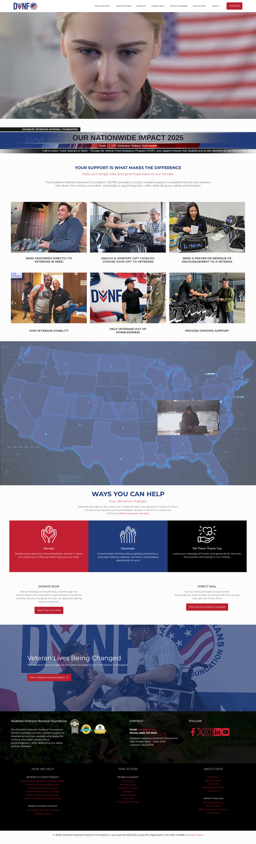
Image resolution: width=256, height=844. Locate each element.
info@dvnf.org (147, 729)
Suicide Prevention (213, 802)
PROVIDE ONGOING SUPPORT (207, 330)
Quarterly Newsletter (213, 787)
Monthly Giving (128, 784)
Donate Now (128, 781)
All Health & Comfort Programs (42, 777)
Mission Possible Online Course (42, 795)
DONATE (234, 5)
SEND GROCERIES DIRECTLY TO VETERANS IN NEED (49, 260)
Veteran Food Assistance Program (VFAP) (42, 781)
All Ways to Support (127, 777)
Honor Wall (128, 798)
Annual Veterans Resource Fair (42, 810)
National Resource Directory (213, 809)
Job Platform (213, 813)
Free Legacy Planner (128, 802)
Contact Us (213, 791)
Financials (213, 784)
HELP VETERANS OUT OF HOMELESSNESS (128, 330)
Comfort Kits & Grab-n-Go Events (42, 791)
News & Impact (213, 780)
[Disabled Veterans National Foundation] (26, 6)
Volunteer (128, 791)
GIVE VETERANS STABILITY (49, 330)
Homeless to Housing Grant (42, 788)
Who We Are (213, 777)
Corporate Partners (128, 788)
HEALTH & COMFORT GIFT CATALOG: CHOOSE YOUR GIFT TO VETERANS (128, 260)
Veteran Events (43, 813)
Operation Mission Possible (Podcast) (42, 798)
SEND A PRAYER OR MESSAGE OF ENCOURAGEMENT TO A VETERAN (207, 260)
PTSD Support (213, 806)
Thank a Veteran (128, 795)
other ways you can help (134, 513)
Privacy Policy (195, 834)
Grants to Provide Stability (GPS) (42, 784)
